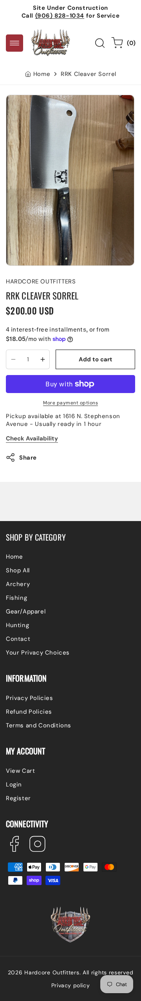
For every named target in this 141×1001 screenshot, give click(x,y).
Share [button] (28, 458)
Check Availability (32, 438)
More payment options (70, 403)
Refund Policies (29, 712)
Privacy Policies (29, 698)
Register (18, 798)
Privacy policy (70, 985)
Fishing (16, 598)
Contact (18, 639)
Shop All (18, 570)
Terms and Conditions (38, 725)
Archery (18, 584)
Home (41, 74)
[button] (14, 43)
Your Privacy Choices (38, 653)
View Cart (20, 771)
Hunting (17, 625)
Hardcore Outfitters (51, 972)
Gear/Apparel (25, 611)
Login (14, 784)
